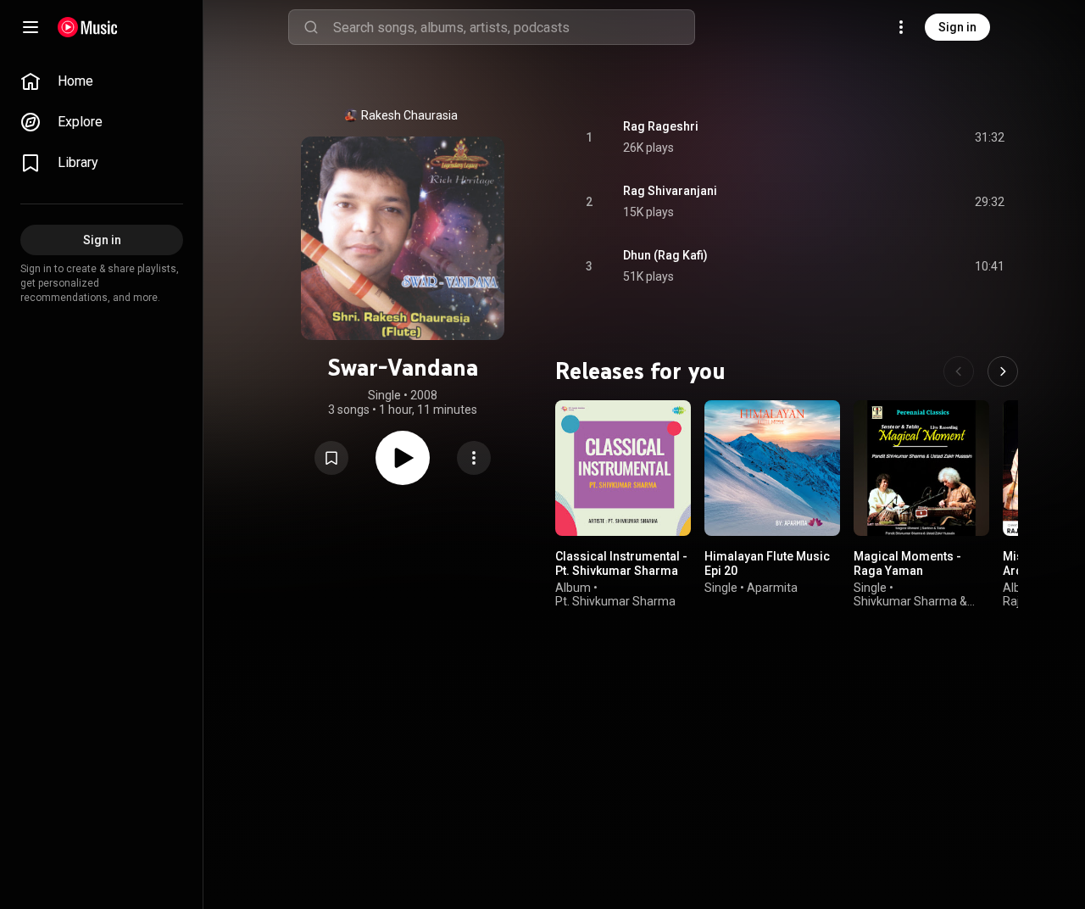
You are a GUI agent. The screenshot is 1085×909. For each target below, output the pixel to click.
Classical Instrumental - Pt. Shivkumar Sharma (621, 563)
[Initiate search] (311, 27)
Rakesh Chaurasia (409, 115)
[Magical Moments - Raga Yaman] (921, 468)
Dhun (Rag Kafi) (665, 255)
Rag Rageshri (660, 126)
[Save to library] (331, 458)
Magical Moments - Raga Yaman (907, 563)
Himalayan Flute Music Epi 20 (767, 563)
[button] (331, 458)
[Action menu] (474, 458)
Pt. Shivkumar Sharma (615, 601)
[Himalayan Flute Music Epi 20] (772, 468)
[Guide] (30, 27)
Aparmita (772, 587)
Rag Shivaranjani (670, 191)
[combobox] (513, 27)
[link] (102, 81)
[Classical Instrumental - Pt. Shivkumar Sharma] (623, 468)
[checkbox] (992, 137)
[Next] (1002, 371)
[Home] (88, 27)
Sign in (957, 27)
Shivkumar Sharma (905, 601)
